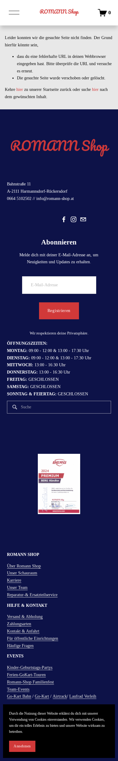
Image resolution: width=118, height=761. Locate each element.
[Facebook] (64, 219)
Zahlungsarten (19, 624)
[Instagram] (73, 219)
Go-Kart (42, 696)
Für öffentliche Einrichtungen (32, 638)
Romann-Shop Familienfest (30, 682)
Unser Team (17, 587)
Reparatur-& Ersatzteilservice (32, 595)
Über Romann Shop (24, 566)
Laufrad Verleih (82, 696)
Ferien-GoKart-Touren (26, 675)
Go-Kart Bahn (19, 696)
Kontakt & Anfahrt (23, 631)
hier (19, 89)
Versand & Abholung (25, 616)
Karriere (14, 580)
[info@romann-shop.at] (83, 219)
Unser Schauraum (22, 573)
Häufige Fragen (20, 645)
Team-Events (18, 689)
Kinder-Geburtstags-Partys (29, 667)
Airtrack (60, 696)
